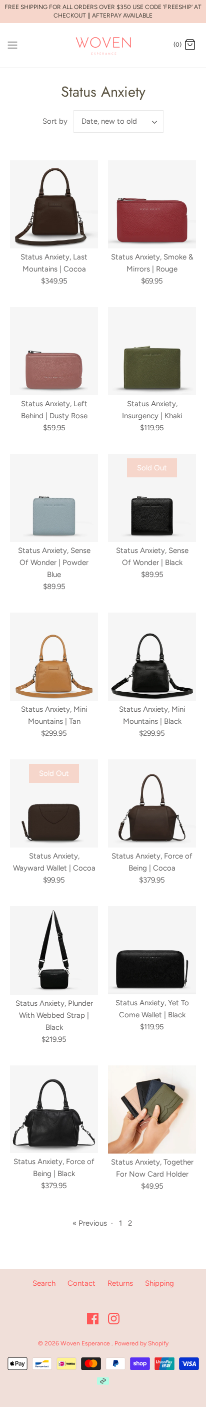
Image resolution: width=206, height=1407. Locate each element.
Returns (120, 1283)
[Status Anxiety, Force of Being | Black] (54, 1109)
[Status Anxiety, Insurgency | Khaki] (152, 351)
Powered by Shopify (141, 1343)
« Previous (89, 1223)
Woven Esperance (86, 1343)
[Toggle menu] (12, 44)
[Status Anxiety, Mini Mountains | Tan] (54, 657)
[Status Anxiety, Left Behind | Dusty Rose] (54, 351)
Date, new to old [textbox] (109, 121)
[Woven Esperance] (103, 45)
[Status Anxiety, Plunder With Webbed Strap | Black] (54, 950)
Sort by (55, 121)
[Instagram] (114, 1318)
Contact (82, 1283)
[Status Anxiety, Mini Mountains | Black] (152, 657)
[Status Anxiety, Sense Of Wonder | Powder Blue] (54, 498)
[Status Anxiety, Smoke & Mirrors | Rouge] (152, 204)
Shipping (159, 1283)
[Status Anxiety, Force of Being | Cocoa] (152, 803)
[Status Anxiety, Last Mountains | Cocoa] (54, 204)
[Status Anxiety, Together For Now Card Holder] (152, 1109)
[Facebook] (92, 1318)
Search (44, 1283)
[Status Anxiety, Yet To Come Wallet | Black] (152, 950)
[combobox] (119, 121)
